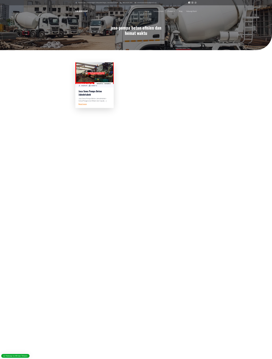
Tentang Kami (158, 11)
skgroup (84, 86)
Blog (180, 11)
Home (147, 11)
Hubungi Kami (191, 11)
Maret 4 (94, 86)
